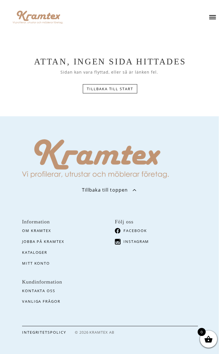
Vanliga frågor (41, 301)
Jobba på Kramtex (43, 241)
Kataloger (35, 252)
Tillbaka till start (110, 88)
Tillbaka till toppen (105, 190)
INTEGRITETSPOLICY (44, 332)
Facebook (135, 230)
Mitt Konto (36, 263)
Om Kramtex (37, 230)
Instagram (136, 241)
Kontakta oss (38, 290)
